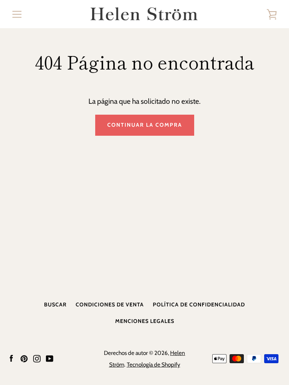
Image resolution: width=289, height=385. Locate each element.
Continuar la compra (144, 124)
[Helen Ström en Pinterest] (24, 357)
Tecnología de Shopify (153, 364)
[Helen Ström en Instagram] (37, 357)
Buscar (55, 304)
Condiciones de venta (110, 304)
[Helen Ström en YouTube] (49, 357)
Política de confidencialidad (199, 304)
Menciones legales (144, 321)
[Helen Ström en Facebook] (11, 357)
